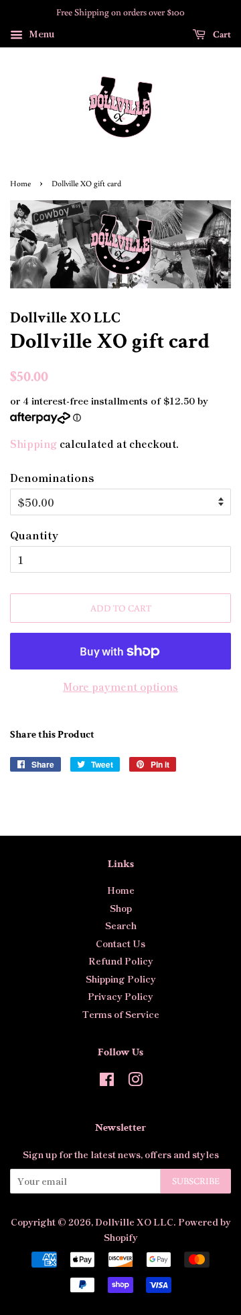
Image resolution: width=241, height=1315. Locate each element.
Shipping (33, 444)
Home (20, 183)
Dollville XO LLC (134, 1221)
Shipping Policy (121, 978)
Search (121, 925)
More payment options (120, 687)
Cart (221, 34)
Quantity (34, 535)
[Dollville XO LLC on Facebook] (106, 1081)
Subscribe (196, 1181)
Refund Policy (120, 960)
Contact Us (120, 943)
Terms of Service (120, 1014)
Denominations (52, 477)
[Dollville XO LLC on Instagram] (135, 1081)
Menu (40, 33)
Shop (121, 907)
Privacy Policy (120, 996)
